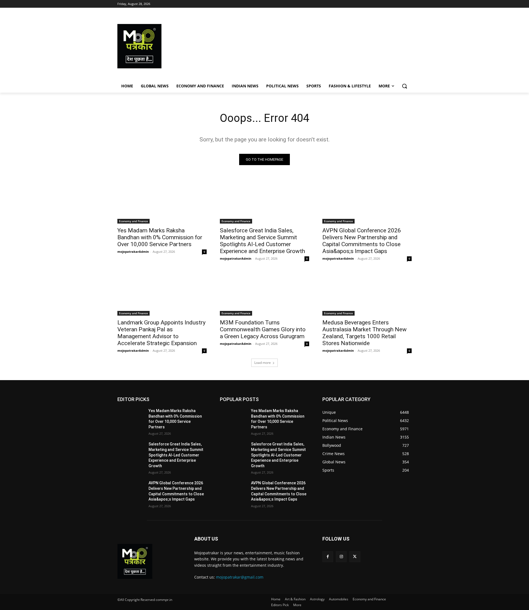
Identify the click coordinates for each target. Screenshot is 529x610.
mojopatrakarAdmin (133, 251)
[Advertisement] (309, 46)
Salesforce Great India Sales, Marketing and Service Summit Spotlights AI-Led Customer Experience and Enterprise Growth (262, 240)
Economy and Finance (133, 221)
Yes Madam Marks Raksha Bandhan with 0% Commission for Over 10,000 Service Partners (159, 237)
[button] (404, 86)
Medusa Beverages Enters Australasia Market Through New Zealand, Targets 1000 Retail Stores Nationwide (364, 332)
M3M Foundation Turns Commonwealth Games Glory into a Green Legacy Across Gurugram (263, 329)
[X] (354, 556)
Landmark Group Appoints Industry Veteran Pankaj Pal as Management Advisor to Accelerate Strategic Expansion (161, 332)
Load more (262, 362)
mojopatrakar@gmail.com (239, 577)
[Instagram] (341, 556)
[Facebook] (327, 556)
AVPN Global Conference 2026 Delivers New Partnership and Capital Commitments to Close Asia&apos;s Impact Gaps (361, 240)
